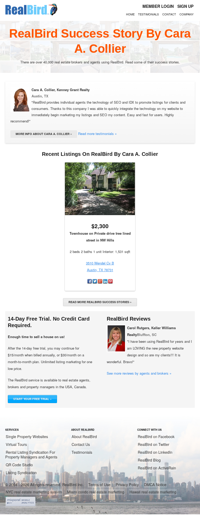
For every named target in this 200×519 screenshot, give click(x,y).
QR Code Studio (19, 464)
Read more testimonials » (97, 133)
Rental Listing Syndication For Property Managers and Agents (31, 454)
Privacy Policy (127, 484)
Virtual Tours (16, 444)
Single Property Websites (27, 436)
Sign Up (185, 6)
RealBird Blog (149, 460)
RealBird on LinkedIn (155, 452)
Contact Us (81, 444)
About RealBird (84, 436)
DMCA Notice (155, 484)
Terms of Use (99, 484)
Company (186, 14)
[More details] (100, 188)
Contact (169, 14)
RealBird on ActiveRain (157, 467)
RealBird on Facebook (156, 436)
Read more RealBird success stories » (100, 302)
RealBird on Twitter (153, 444)
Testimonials (148, 14)
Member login (158, 6)
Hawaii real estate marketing (152, 491)
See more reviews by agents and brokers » (139, 373)
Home (130, 14)
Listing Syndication (21, 472)
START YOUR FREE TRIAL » (32, 399)
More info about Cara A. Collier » (44, 134)
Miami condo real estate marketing (95, 491)
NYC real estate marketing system (34, 491)
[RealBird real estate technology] (31, 15)
